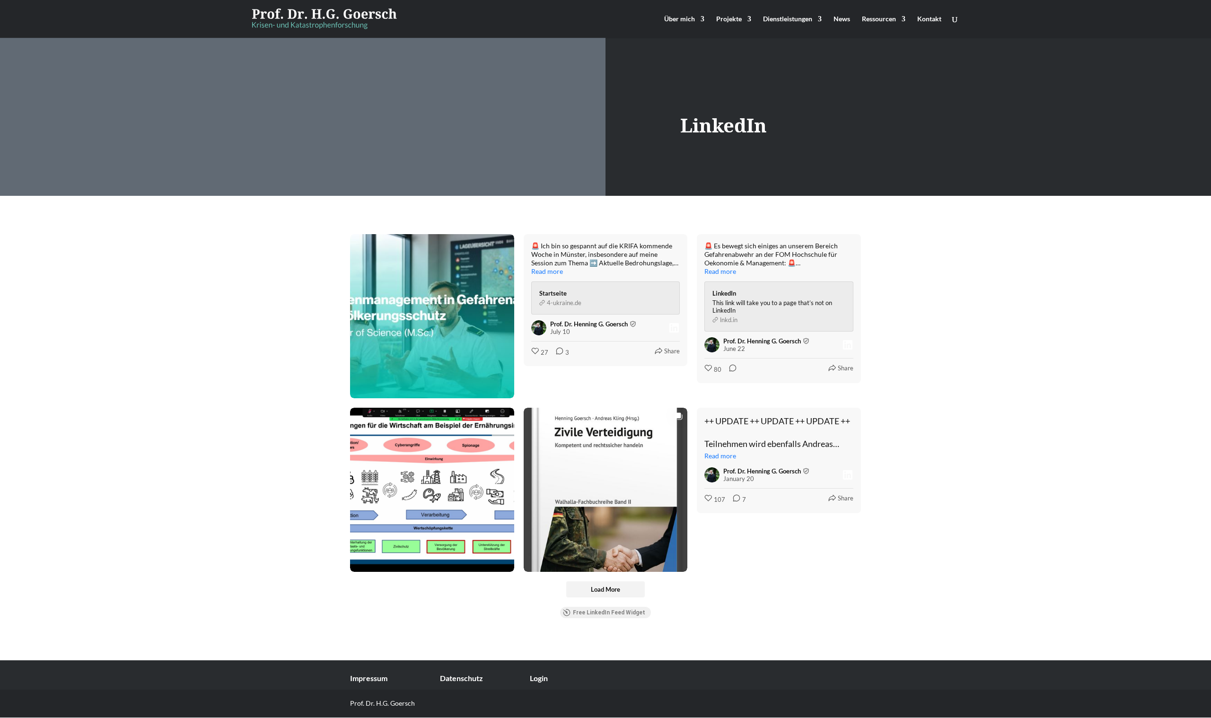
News (842, 19)
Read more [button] (547, 271)
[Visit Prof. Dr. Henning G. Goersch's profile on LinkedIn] (538, 327)
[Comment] (729, 370)
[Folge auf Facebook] (853, 705)
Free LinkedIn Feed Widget (609, 612)
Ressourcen (879, 19)
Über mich (679, 19)
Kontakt (929, 19)
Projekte (729, 19)
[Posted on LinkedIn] (674, 327)
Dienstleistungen (787, 19)
